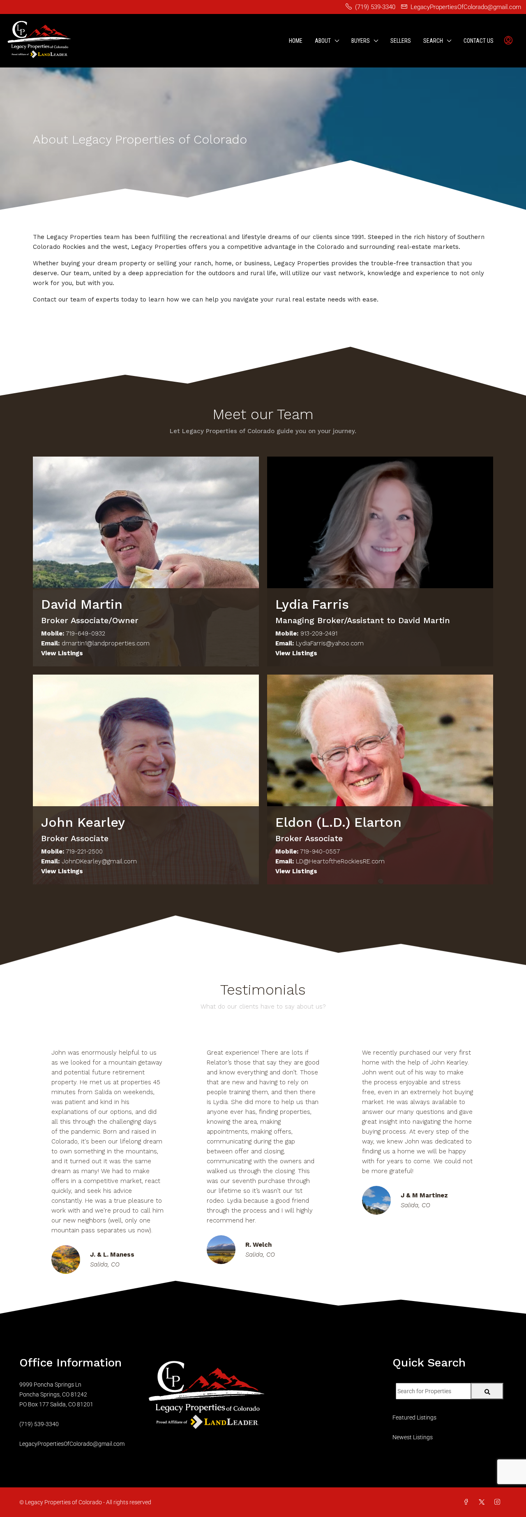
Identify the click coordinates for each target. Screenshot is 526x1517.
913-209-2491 (318, 633)
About (323, 40)
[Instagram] (498, 1502)
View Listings (62, 653)
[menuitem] (508, 40)
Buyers (360, 40)
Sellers (400, 40)
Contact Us (479, 40)
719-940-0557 (320, 851)
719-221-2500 (84, 851)
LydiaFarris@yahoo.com (330, 643)
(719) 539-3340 (39, 1424)
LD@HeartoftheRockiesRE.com (340, 861)
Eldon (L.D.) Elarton (338, 822)
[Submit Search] (487, 1391)
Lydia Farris (312, 604)
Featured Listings (414, 1417)
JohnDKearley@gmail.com (99, 861)
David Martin (81, 604)
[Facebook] (467, 1502)
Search (433, 40)
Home (295, 40)
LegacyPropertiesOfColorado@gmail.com (72, 1443)
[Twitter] (483, 1502)
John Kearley (83, 822)
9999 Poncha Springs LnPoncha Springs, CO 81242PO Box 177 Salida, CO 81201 (56, 1394)
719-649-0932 (85, 633)
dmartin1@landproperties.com (106, 643)
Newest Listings (412, 1437)
